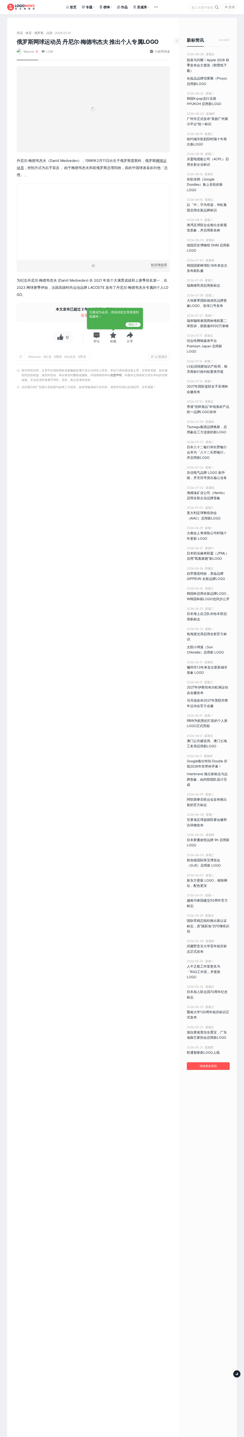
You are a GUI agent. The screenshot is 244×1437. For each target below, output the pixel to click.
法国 (49, 32)
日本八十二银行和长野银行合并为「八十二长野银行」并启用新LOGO (207, 452)
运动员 (71, 357)
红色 (48, 357)
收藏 (113, 341)
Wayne (29, 51)
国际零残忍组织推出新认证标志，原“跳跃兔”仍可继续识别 (208, 925)
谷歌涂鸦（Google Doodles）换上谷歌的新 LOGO (205, 184)
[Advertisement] (93, 441)
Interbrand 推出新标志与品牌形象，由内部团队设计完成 (207, 779)
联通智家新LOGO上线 (203, 1052)
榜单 (106, 7)
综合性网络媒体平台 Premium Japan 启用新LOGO (204, 346)
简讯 (20, 32)
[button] (96, 337)
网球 (159, 160)
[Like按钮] (59, 337)
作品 (124, 7)
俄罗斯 (39, 32)
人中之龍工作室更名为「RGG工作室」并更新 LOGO (203, 971)
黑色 (83, 357)
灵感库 (142, 7)
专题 (89, 7)
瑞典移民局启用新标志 (203, 285)
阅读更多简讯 (208, 1066)
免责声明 (116, 375)
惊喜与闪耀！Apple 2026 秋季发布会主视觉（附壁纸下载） (208, 65)
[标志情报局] (21, 7)
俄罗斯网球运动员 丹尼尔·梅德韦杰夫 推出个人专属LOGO (87, 41)
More (224, 40)
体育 (28, 32)
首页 (73, 7)
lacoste (35, 357)
